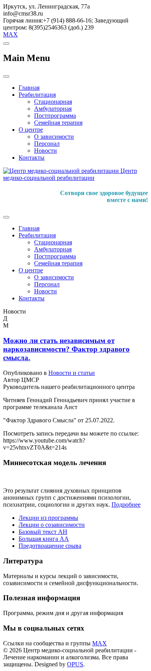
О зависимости (54, 136)
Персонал (47, 143)
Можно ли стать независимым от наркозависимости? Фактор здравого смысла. (66, 349)
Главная (29, 87)
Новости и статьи (71, 372)
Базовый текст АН (43, 531)
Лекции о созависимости (52, 524)
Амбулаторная (53, 108)
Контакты (32, 157)
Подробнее (126, 504)
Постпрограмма (55, 115)
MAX (10, 34)
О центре (31, 129)
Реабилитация (37, 94)
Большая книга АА (44, 538)
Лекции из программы (48, 517)
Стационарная (53, 101)
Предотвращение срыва (50, 545)
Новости (45, 150)
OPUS (75, 664)
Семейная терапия (58, 122)
